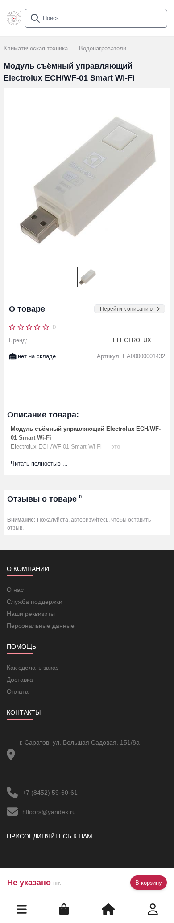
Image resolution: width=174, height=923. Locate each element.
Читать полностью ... (39, 463)
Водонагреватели (102, 48)
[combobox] (96, 18)
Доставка (20, 679)
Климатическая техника (37, 48)
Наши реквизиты (31, 613)
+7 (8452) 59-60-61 (50, 792)
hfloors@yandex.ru (49, 811)
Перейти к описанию (126, 309)
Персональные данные (41, 625)
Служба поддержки (34, 601)
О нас (15, 589)
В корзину (148, 882)
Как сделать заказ (32, 667)
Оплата (18, 691)
